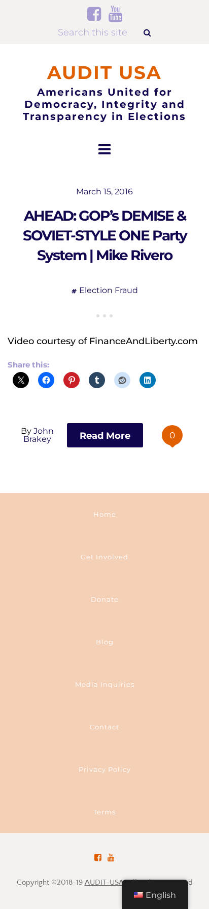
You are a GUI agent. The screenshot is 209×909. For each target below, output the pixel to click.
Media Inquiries (104, 684)
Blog (105, 642)
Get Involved (104, 557)
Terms (104, 812)
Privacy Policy (105, 769)
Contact (104, 727)
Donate (105, 599)
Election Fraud (108, 290)
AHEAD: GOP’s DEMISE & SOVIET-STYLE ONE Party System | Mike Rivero (105, 235)
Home (104, 514)
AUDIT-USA (104, 882)
